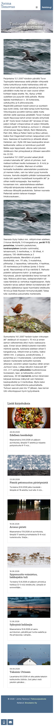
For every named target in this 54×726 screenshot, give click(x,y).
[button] (36, 7)
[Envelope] (10, 722)
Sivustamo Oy (31, 703)
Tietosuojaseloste (38, 699)
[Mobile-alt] (4, 722)
